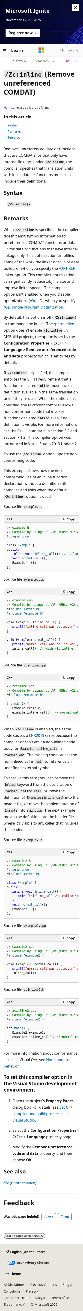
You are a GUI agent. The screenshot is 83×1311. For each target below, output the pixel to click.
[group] (41, 547)
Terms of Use (61, 1298)
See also (13, 137)
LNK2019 (36, 735)
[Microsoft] (41, 50)
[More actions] (75, 60)
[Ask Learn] (67, 60)
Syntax (12, 125)
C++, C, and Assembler (33, 60)
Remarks (14, 131)
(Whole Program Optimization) (34, 307)
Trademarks (13, 1304)
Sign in (73, 50)
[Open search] (62, 50)
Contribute (12, 1291)
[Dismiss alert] (75, 7)
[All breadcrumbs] (8, 60)
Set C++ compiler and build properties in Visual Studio (42, 1114)
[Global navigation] (4, 50)
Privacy (31, 1291)
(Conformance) (20, 1182)
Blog (65, 1284)
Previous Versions (43, 1284)
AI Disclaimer (14, 1284)
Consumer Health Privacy (23, 1298)
